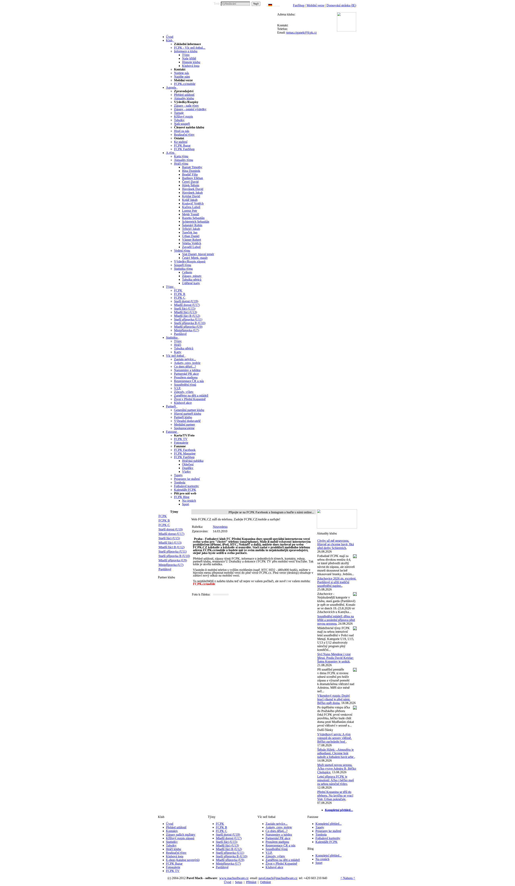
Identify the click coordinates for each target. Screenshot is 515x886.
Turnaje (179, 113)
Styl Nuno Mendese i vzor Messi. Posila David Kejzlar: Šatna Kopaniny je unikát (335, 657)
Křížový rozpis (183, 116)
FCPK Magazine (185, 453)
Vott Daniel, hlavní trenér (198, 254)
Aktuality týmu (183, 160)
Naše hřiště (189, 58)
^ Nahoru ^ (348, 878)
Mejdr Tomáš (190, 214)
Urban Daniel (190, 236)
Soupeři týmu (182, 265)
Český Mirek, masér (195, 257)
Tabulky (179, 120)
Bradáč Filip (190, 174)
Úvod (169, 823)
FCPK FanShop (184, 149)
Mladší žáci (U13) (185, 312)
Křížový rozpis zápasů (180, 838)
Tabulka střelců (191, 279)
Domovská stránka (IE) (341, 5)
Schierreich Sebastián (195, 221)
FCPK (178, 290)
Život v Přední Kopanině (190, 399)
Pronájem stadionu (186, 377)
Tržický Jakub (191, 229)
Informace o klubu (185, 51)
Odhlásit (265, 882)
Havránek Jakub (192, 192)
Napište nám (182, 76)
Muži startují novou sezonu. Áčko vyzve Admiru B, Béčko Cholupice (336, 768)
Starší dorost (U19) (186, 301)
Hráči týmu (181, 163)
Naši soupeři (182, 123)
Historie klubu (191, 62)
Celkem (187, 272)
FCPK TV (180, 439)
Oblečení (188, 464)
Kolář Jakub (190, 200)
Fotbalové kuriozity (186, 486)
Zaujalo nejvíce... (185, 359)
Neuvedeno (220, 526)
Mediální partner (184, 424)
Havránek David (192, 189)
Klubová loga (190, 65)
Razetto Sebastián (193, 218)
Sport (185, 504)
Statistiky (172, 842)
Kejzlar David (191, 196)
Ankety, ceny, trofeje (187, 363)
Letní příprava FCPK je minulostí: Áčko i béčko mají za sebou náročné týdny (335, 780)
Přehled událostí (184, 94)
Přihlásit (251, 882)
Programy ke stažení (187, 479)
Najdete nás (181, 73)
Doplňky (187, 468)
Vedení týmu (182, 250)
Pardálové (180, 334)
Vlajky (186, 471)
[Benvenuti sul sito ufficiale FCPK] (274, 5)
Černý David (190, 181)
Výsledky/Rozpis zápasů (189, 261)
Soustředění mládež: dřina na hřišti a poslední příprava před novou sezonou (336, 620)
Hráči (177, 344)
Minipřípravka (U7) (186, 330)
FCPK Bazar (182, 145)
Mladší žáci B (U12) (187, 315)
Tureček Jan (189, 232)
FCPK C (179, 297)
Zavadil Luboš (191, 247)
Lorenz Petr (189, 210)
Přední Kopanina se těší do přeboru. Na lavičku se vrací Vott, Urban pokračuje (335, 795)
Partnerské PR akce (186, 373)
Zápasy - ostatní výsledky (190, 109)
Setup (238, 882)
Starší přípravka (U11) (188, 319)
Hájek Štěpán (190, 185)
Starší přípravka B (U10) (189, 323)
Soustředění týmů (185, 384)
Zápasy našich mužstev (180, 834)
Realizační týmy (184, 134)
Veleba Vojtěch (191, 243)
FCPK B (179, 294)
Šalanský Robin (192, 225)
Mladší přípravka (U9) (188, 326)
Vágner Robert (191, 239)
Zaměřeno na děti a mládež (191, 395)
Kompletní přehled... (328, 823)
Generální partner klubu (189, 410)
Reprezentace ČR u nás (189, 381)
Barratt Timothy (192, 167)
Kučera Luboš (191, 207)
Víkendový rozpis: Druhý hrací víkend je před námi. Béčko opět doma (333, 699)
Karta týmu (181, 156)
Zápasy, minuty (192, 276)
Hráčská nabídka (192, 460)
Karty (177, 352)
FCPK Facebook (185, 450)
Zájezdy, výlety (184, 392)
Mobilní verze (315, 5)
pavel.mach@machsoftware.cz (278, 878)
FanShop (298, 5)
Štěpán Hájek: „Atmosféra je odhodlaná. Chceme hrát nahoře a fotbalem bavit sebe (335, 753)
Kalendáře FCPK (185, 489)
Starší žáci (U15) (184, 308)
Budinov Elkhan (192, 178)
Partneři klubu (183, 417)
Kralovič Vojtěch (193, 203)
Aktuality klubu (184, 98)
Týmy (186, 55)
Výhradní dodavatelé (187, 421)
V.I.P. (177, 388)
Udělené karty (191, 283)
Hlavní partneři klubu (187, 413)
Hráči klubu (173, 849)
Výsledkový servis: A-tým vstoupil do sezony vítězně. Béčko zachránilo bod (334, 738)
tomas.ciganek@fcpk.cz (301, 32)
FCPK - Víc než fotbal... (189, 47)
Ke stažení (180, 142)
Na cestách (189, 500)
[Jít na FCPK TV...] (337, 527)
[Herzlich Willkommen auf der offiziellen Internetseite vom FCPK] (270, 5)
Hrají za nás (181, 131)
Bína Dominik (191, 171)
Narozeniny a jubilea (187, 370)
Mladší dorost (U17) (187, 305)
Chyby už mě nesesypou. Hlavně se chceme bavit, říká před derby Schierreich (335, 544)
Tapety (178, 475)
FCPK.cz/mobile (184, 84)
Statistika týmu (183, 268)
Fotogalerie (181, 442)
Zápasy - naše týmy (186, 105)
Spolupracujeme (184, 428)
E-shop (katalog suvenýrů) (183, 860)
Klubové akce (183, 402)
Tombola (179, 482)
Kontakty (172, 831)
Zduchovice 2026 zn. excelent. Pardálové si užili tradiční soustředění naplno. (336, 582)
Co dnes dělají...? (185, 366)
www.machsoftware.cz (233, 878)
